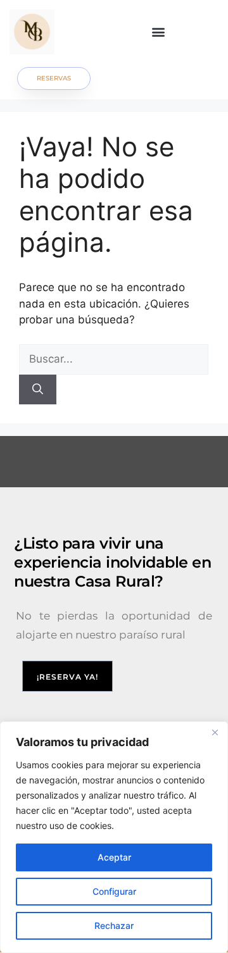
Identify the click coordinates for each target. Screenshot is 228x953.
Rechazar (114, 925)
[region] (114, 837)
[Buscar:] (113, 358)
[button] (158, 32)
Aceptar (114, 857)
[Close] (214, 732)
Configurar (114, 891)
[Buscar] (37, 390)
